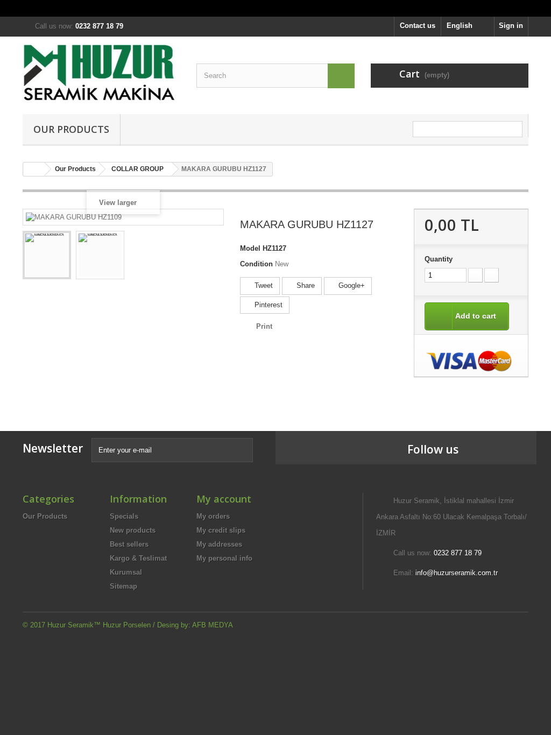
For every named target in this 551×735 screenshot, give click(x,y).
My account (223, 498)
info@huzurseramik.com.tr (456, 573)
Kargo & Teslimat (138, 558)
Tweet (262, 285)
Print (264, 326)
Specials (124, 516)
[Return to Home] (34, 169)
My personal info (224, 558)
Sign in (511, 26)
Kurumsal (126, 572)
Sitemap (123, 586)
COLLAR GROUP (137, 169)
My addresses (219, 544)
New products (133, 530)
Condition (256, 264)
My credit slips (220, 530)
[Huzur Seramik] (101, 73)
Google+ (350, 285)
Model (250, 248)
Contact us (417, 26)
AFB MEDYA (212, 625)
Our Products (71, 129)
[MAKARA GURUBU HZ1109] (46, 255)
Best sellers (129, 544)
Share (304, 285)
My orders (213, 516)
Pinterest (267, 305)
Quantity (439, 259)
